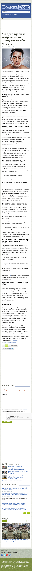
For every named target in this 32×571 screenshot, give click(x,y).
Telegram (15, 340)
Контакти (15, 552)
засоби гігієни (12, 342)
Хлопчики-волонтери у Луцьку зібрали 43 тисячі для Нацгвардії (15, 540)
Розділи (5, 19)
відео (4, 521)
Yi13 (9, 275)
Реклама (9, 552)
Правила (25, 409)
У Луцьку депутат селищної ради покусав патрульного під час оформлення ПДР (17, 477)
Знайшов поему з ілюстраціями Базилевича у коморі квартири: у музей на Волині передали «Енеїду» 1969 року (14, 488)
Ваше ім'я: (5, 394)
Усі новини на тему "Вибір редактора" (12, 480)
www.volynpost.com (9, 562)
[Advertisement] (16, 26)
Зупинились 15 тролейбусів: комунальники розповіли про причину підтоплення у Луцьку (14, 508)
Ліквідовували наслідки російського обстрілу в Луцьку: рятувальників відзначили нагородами (14, 494)
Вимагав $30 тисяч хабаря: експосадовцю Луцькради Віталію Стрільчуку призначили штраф (17, 468)
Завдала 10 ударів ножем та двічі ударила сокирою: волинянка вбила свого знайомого (14, 504)
